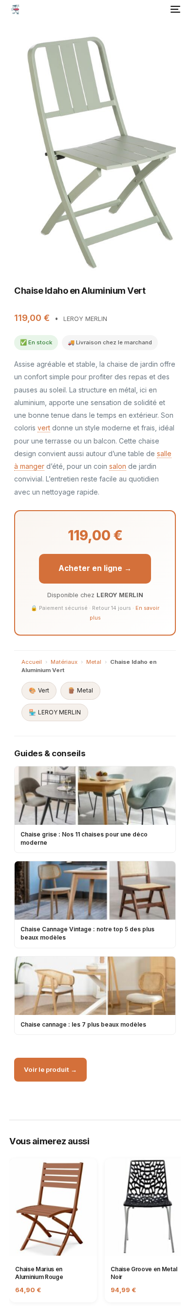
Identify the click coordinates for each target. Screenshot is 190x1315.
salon (117, 466)
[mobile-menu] (174, 9)
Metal (93, 661)
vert (44, 428)
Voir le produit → (50, 1069)
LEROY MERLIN (55, 712)
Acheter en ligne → (95, 568)
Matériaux (64, 661)
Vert (39, 690)
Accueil (31, 661)
